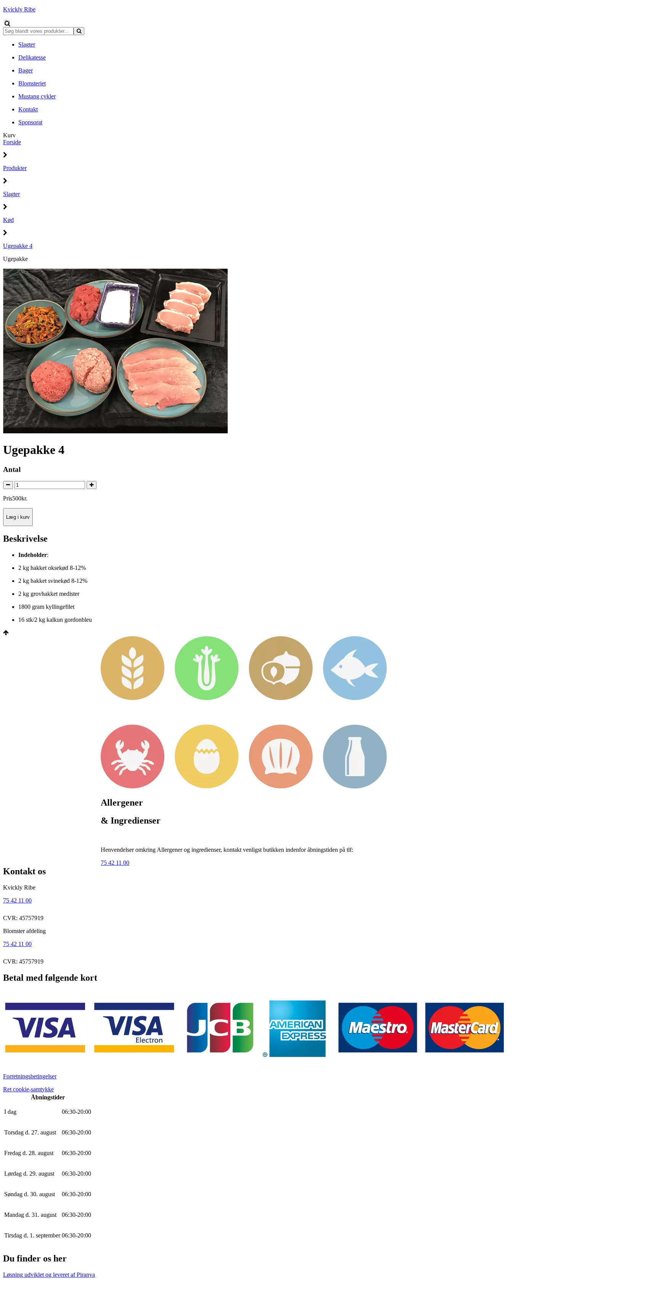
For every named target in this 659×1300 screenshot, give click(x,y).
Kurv (9, 135)
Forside (12, 142)
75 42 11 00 (115, 862)
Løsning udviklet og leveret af (49, 1274)
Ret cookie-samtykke (28, 1089)
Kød (8, 220)
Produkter (15, 168)
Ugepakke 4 (17, 246)
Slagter (11, 194)
